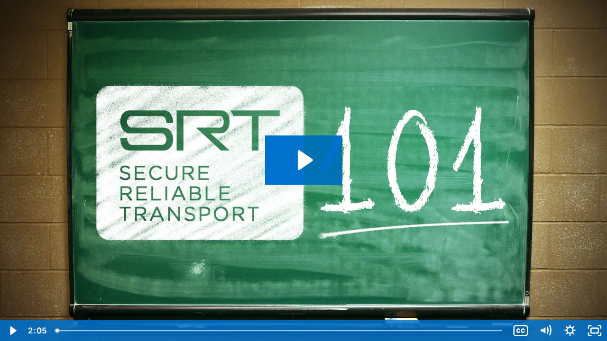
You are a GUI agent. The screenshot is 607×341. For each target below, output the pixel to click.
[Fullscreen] (594, 330)
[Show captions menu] (520, 330)
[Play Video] (12, 330)
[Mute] (545, 330)
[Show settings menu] (570, 330)
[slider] (279, 330)
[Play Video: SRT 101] (303, 160)
